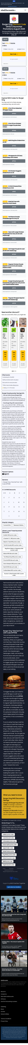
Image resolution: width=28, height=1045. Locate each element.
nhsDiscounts (8, 10)
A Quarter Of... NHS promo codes (11, 538)
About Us (3, 991)
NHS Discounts (7, 982)
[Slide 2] (15, 371)
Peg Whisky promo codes (9, 854)
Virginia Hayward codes (8, 865)
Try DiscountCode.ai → (13, 6)
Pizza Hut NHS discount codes (10, 560)
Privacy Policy (4, 1021)
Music (2, 1009)
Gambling (3, 1006)
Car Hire (3, 1011)
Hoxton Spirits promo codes (10, 844)
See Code (14, 54)
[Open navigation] (25, 10)
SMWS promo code (7, 861)
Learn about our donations (14, 887)
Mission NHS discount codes (10, 553)
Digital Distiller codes (8, 848)
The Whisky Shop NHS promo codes (12, 557)
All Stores (3, 999)
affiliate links (15, 385)
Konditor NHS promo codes (10, 535)
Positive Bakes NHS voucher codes (12, 570)
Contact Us (4, 994)
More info (6, 63)
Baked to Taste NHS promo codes (11, 542)
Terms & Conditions (6, 1018)
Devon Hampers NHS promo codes (12, 563)
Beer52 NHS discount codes (10, 567)
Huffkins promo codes (8, 834)
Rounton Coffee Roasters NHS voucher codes (14, 574)
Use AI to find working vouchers (9, 1001)
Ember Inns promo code (9, 858)
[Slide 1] (13, 371)
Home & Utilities (5, 1014)
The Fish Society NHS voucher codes (12, 545)
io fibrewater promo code (9, 841)
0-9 (4, 493)
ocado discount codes (8, 838)
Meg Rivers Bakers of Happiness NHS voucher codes (14, 549)
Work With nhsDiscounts (7, 996)
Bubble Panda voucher (8, 851)
